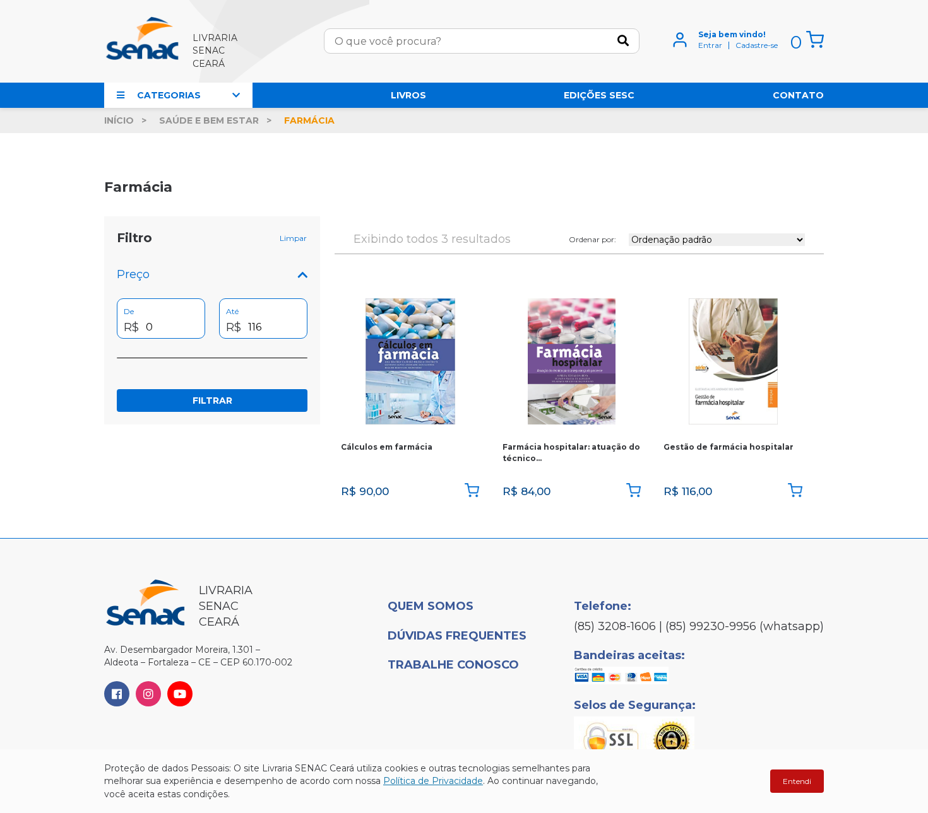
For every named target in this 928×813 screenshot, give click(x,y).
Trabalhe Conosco (453, 665)
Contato (798, 95)
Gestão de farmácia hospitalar (728, 447)
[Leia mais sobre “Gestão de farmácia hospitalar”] (795, 491)
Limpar (293, 238)
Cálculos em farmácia (386, 447)
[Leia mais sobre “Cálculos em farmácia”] (472, 491)
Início (119, 120)
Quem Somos (430, 606)
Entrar (710, 45)
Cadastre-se (756, 45)
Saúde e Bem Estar (209, 120)
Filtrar (212, 400)
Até (232, 311)
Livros (408, 95)
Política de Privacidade (433, 781)
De (129, 311)
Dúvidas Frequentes (457, 636)
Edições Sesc (599, 95)
